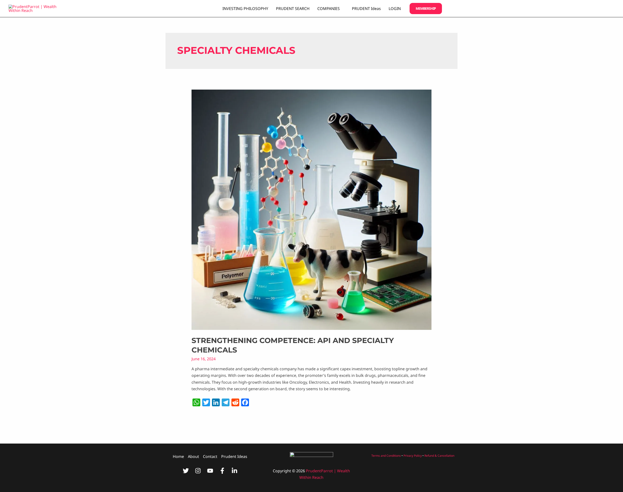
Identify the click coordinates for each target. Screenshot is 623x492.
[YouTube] (210, 471)
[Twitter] (186, 471)
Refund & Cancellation (439, 456)
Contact (210, 456)
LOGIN (395, 8)
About (193, 456)
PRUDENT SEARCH (293, 8)
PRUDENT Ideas (366, 8)
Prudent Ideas (234, 456)
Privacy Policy (412, 456)
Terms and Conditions (386, 456)
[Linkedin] (234, 471)
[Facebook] (222, 471)
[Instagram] (198, 471)
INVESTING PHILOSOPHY (245, 8)
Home (178, 456)
